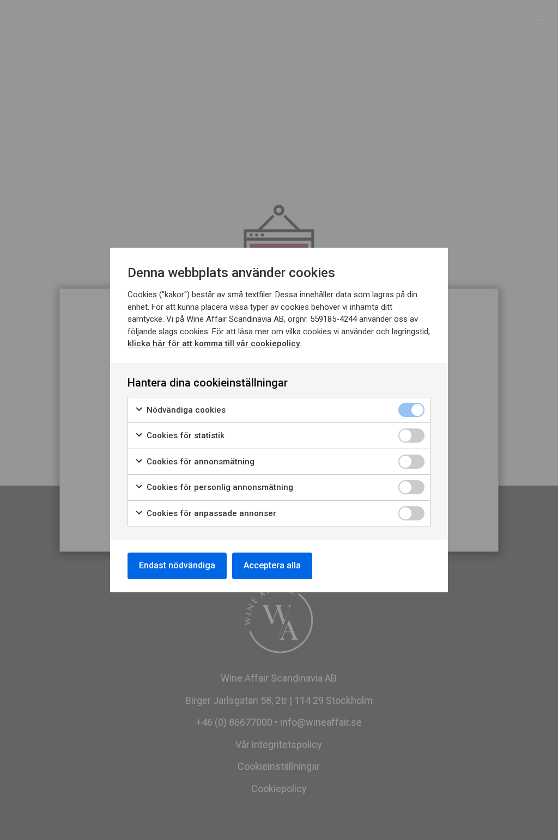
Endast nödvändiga (177, 565)
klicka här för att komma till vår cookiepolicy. (214, 343)
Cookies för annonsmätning (199, 462)
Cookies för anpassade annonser (210, 513)
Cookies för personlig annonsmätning (218, 487)
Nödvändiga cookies (185, 410)
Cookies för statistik (184, 435)
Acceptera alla (272, 565)
